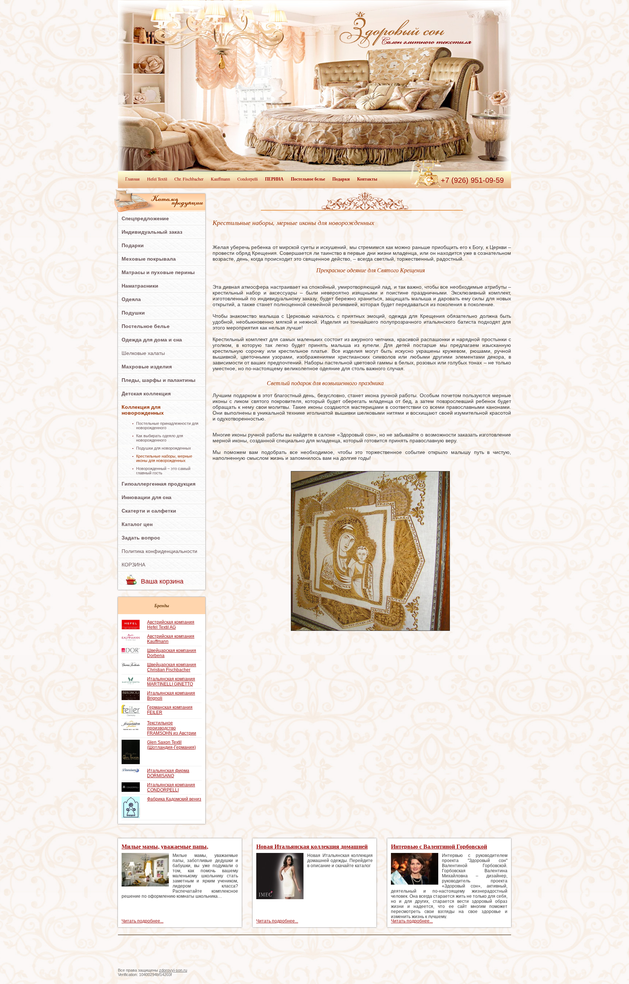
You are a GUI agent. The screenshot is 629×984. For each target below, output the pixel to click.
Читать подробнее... (142, 921)
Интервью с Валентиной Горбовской (439, 846)
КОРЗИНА (133, 565)
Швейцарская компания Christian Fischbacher (171, 667)
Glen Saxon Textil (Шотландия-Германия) (171, 745)
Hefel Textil (157, 179)
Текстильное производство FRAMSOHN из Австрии (171, 728)
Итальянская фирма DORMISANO (168, 773)
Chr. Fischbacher (188, 179)
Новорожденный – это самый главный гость (163, 470)
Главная (132, 179)
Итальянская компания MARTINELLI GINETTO (171, 681)
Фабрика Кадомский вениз (174, 799)
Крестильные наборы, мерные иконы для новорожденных (164, 458)
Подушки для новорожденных (163, 448)
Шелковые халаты (143, 353)
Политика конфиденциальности (159, 551)
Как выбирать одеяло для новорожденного (159, 438)
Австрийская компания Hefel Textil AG (170, 625)
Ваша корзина (162, 581)
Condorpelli (247, 179)
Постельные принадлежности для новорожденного (167, 425)
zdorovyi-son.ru (173, 970)
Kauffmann (220, 179)
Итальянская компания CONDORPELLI (171, 787)
